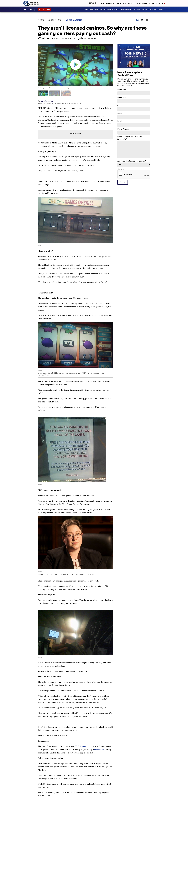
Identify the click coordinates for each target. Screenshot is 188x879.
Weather (121, 3)
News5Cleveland (25, 9)
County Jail (136, 9)
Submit (122, 182)
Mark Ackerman (47, 101)
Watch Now (157, 3)
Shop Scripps (143, 3)
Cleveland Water (125, 9)
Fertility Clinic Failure (149, 9)
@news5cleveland (35, 9)
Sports (131, 3)
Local (102, 3)
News (41, 20)
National (111, 3)
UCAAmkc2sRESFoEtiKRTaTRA (31, 9)
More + (161, 9)
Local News (54, 20)
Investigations (73, 20)
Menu (92, 3)
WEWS (28, 9)
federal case (99, 749)
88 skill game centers (84, 746)
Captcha (120, 169)
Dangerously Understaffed (109, 9)
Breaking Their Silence (90, 9)
